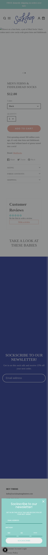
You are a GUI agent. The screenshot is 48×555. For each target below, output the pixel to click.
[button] (5, 549)
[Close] (43, 501)
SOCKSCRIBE (24, 540)
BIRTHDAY (9, 527)
